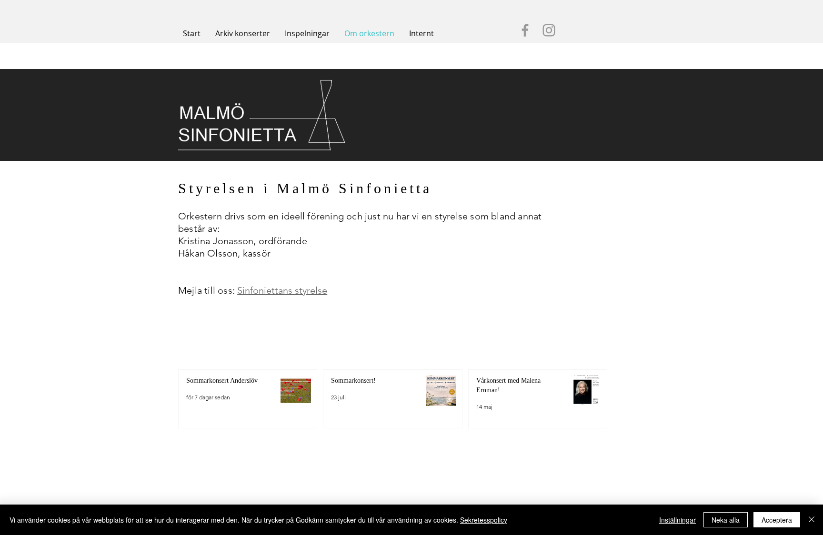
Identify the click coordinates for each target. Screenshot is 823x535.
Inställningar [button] (677, 520)
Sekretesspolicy (483, 520)
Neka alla (726, 520)
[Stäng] (811, 519)
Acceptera (777, 520)
